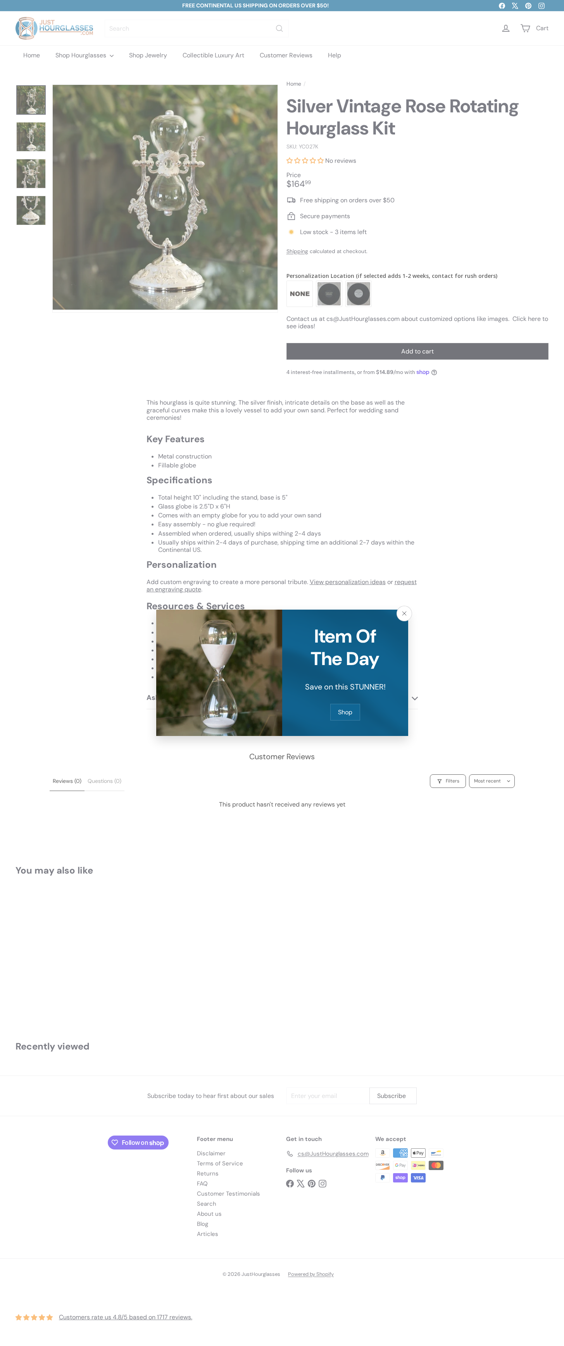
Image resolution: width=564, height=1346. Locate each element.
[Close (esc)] (404, 613)
